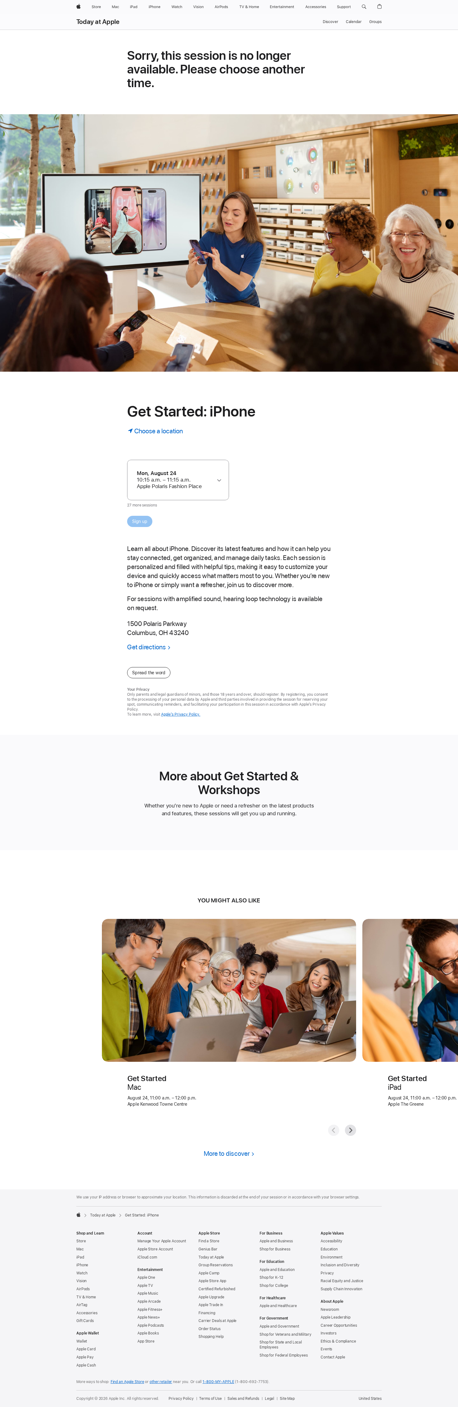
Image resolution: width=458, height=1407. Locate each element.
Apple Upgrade (211, 1297)
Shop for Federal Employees (284, 1355)
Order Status (209, 1329)
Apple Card (86, 1349)
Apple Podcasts (150, 1325)
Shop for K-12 (271, 1277)
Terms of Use (210, 1398)
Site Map (287, 1398)
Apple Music (147, 1293)
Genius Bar (207, 1249)
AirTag (81, 1305)
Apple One (146, 1277)
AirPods (83, 1289)
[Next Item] (350, 1130)
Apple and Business (276, 1241)
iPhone (82, 1265)
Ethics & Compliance (338, 1341)
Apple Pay (85, 1357)
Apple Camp (208, 1273)
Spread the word (148, 672)
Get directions (146, 647)
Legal (269, 1398)
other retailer (161, 1382)
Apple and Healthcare (278, 1306)
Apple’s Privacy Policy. (180, 714)
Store (81, 1241)
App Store (146, 1341)
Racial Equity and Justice (342, 1281)
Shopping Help (210, 1336)
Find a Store (208, 1241)
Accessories (87, 1313)
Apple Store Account (155, 1249)
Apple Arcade (149, 1301)
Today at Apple (97, 22)
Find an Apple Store (127, 1382)
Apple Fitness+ (150, 1309)
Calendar (354, 22)
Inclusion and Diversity (340, 1265)
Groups (375, 22)
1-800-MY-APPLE (218, 1382)
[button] (364, 7)
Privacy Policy (181, 1398)
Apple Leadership (336, 1317)
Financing (206, 1313)
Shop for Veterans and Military (285, 1334)
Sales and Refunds (243, 1398)
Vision (81, 1281)
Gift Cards (85, 1321)
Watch (81, 1273)
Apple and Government (279, 1326)
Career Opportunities (339, 1325)
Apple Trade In (210, 1305)
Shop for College (274, 1285)
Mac (80, 1249)
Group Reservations (215, 1265)
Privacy (327, 1273)
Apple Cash (86, 1365)
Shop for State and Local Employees (281, 1344)
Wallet (81, 1341)
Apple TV (145, 1285)
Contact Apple (333, 1357)
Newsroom (330, 1309)
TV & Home (86, 1297)
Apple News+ (148, 1317)
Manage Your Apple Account (161, 1241)
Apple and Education (277, 1270)
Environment (331, 1257)
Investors (328, 1333)
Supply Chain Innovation (341, 1289)
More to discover (227, 1153)
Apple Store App (212, 1281)
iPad (80, 1257)
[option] (175, 480)
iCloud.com (147, 1257)
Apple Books (148, 1333)
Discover (330, 22)
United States (370, 1398)
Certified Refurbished (216, 1289)
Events (326, 1349)
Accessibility (331, 1241)
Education (329, 1249)
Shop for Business (275, 1249)
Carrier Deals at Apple (217, 1321)
